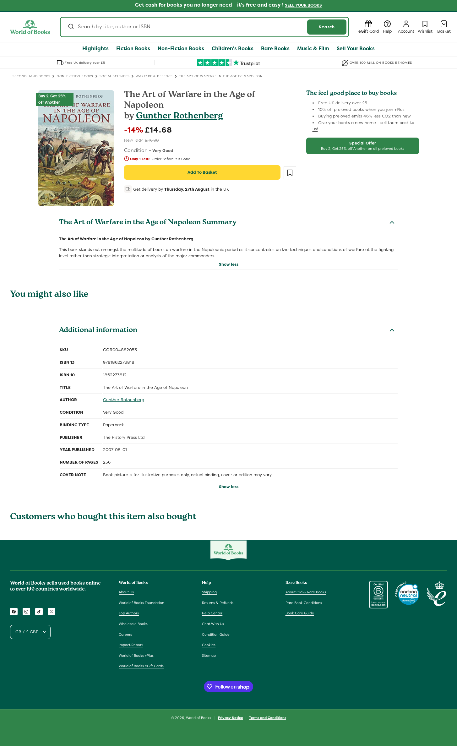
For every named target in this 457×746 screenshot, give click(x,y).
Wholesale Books (133, 624)
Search (327, 27)
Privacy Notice (230, 718)
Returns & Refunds (217, 603)
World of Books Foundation (141, 603)
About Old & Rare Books (306, 592)
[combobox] (204, 27)
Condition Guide (216, 634)
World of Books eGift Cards (141, 666)
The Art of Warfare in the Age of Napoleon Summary (148, 223)
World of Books (199, 718)
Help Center (212, 613)
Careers (125, 634)
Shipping (209, 592)
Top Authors (129, 613)
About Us (126, 592)
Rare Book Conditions (304, 603)
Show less (228, 264)
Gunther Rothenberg (179, 116)
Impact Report (131, 645)
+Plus (399, 109)
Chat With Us (213, 624)
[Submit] (70, 27)
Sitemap (209, 655)
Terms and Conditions (267, 718)
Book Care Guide (300, 613)
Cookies (208, 645)
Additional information (98, 330)
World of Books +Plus (136, 655)
